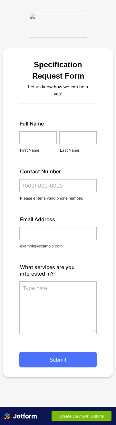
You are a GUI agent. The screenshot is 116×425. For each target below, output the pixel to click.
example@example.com (41, 246)
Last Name (69, 150)
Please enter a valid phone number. (51, 198)
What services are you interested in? (47, 270)
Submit (58, 359)
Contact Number (40, 171)
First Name (29, 150)
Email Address (37, 219)
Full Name (32, 123)
